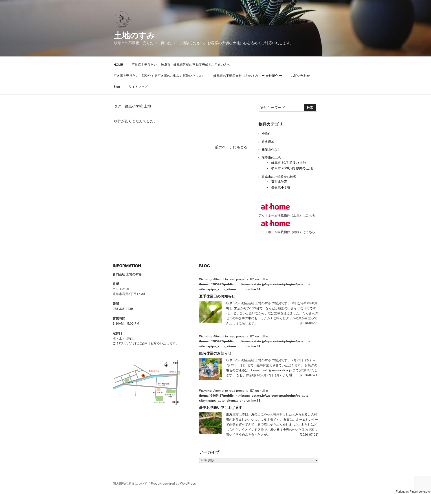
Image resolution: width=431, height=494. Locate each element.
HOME (118, 64)
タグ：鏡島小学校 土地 (132, 106)
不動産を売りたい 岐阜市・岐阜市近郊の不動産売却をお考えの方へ (182, 64)
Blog (117, 86)
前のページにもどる (231, 147)
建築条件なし (271, 149)
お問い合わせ (300, 75)
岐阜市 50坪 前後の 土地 (288, 162)
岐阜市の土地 (271, 157)
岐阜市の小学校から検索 (279, 177)
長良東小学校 (280, 187)
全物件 (266, 134)
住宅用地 (268, 142)
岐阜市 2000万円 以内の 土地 (292, 168)
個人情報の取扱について (130, 483)
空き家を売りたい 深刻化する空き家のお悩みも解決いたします (159, 75)
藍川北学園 (279, 182)
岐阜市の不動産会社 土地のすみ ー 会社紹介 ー (247, 75)
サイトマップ (138, 86)
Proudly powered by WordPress (173, 483)
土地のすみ (134, 35)
